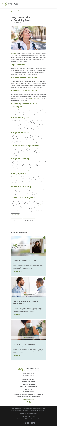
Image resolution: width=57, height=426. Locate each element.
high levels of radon (35, 98)
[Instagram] (30, 402)
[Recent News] (11, 11)
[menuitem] (19, 419)
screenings (26, 170)
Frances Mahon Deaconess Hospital (31, 205)
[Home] (10, 4)
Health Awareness (15, 214)
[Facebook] (27, 402)
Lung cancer (14, 53)
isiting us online (21, 211)
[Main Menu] (54, 4)
